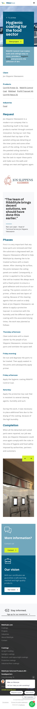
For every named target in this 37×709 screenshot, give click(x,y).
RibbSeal (12, 91)
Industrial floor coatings (10, 663)
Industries (5, 634)
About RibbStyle (7, 637)
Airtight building (7, 651)
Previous (25, 458)
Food (5, 106)
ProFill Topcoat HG (25, 91)
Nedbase (22, 705)
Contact (4, 640)
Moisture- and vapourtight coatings (14, 657)
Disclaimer (5, 702)
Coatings (4, 628)
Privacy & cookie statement (19, 702)
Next (31, 458)
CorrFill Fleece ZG (10, 95)
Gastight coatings (8, 654)
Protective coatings (8, 660)
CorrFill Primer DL (10, 88)
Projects (4, 631)
